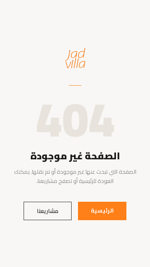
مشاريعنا (47, 211)
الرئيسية (102, 210)
